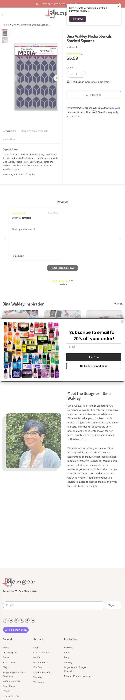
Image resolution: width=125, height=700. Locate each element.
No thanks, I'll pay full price (93, 366)
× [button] (118, 6)
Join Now (94, 357)
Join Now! (77, 19)
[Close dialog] (122, 321)
